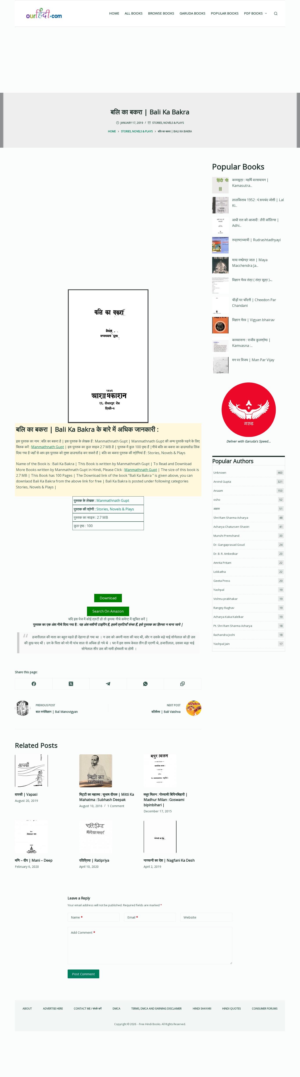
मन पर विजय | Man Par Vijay (253, 359)
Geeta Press (221, 581)
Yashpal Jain (221, 644)
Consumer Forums (264, 1008)
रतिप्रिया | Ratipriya (94, 860)
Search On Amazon (108, 611)
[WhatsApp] (145, 683)
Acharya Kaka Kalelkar (228, 617)
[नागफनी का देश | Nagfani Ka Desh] (172, 836)
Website (190, 917)
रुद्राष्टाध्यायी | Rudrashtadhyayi (256, 239)
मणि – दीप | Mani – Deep (33, 860)
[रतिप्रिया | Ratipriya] (108, 836)
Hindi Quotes (231, 1008)
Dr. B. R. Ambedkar (225, 554)
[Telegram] (108, 683)
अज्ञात (216, 509)
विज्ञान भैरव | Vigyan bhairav (253, 319)
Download (108, 598)
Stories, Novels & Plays (168, 123)
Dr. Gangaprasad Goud (229, 545)
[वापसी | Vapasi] (44, 770)
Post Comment (83, 974)
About (27, 1008)
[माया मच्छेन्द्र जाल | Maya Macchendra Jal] (220, 265)
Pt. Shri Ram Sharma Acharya (232, 626)
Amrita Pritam (222, 563)
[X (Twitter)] (71, 683)
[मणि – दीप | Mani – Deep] (44, 836)
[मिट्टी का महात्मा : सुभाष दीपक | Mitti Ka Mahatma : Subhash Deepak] (108, 770)
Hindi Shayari (202, 1008)
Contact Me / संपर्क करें (87, 1008)
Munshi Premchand (226, 536)
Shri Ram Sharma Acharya (230, 518)
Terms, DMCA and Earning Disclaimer (156, 1008)
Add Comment (83, 932)
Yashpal (218, 590)
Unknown (219, 473)
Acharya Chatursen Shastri (231, 527)
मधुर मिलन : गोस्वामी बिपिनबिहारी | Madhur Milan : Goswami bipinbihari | (166, 799)
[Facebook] (33, 683)
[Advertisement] (150, 60)
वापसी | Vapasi (26, 794)
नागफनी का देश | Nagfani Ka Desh (169, 860)
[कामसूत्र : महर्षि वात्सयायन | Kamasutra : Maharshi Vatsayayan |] (220, 185)
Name (77, 917)
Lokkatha (219, 572)
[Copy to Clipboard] (182, 683)
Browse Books (161, 13)
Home (114, 13)
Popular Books (225, 13)
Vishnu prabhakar (225, 599)
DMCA (116, 1008)
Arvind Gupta (222, 482)
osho (216, 500)
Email (132, 917)
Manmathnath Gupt (47, 446)
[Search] (275, 13)
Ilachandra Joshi (224, 635)
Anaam (218, 491)
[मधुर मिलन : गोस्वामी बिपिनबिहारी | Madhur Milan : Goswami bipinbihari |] (172, 770)
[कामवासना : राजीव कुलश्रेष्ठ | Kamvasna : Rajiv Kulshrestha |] (220, 345)
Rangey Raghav (223, 608)
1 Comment (115, 806)
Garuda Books (192, 13)
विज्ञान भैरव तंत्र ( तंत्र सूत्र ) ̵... (252, 279)
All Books (134, 13)
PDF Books (253, 13)
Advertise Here (53, 1008)
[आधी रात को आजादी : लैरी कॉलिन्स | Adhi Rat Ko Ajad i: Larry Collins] (220, 225)
